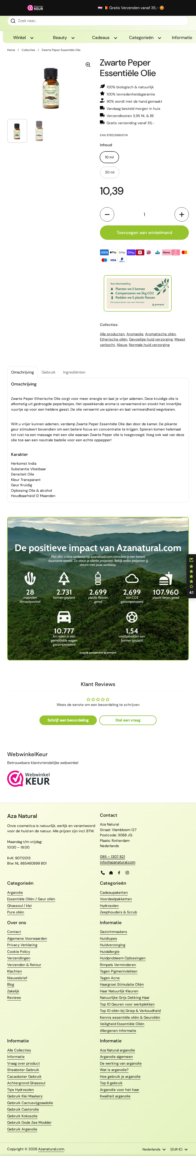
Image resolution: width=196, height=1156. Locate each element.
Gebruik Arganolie (22, 1129)
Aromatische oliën (160, 334)
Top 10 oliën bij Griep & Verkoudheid (130, 1010)
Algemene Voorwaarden (27, 938)
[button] (107, 214)
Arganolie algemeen (116, 1056)
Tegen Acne (110, 978)
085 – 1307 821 (112, 856)
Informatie (16, 1056)
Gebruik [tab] (48, 372)
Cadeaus (101, 37)
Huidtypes (108, 938)
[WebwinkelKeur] (28, 785)
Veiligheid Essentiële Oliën (122, 1024)
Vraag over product (23, 1063)
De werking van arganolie (121, 1063)
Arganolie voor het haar (119, 1089)
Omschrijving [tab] (22, 372)
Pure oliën (15, 912)
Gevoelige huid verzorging (151, 339)
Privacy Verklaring (22, 945)
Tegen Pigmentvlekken (118, 971)
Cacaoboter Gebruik (24, 1076)
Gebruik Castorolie (23, 1109)
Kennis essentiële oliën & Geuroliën (130, 1017)
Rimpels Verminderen (118, 964)
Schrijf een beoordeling (68, 720)
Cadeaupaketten (114, 892)
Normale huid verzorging (149, 344)
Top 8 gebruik (111, 1083)
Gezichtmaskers (113, 931)
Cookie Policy (18, 951)
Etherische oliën (113, 339)
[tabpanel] (98, 440)
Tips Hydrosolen (20, 1089)
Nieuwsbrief (17, 978)
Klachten (14, 971)
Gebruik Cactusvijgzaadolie (30, 1102)
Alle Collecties (19, 1050)
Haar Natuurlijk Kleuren (119, 991)
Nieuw (122, 344)
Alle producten (112, 334)
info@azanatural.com (117, 862)
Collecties (28, 50)
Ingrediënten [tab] (74, 372)
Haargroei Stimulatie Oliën (122, 984)
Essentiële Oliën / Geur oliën (31, 899)
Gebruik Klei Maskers (25, 1096)
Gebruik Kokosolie (22, 1116)
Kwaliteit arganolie (115, 1096)
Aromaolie (134, 334)
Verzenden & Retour (24, 964)
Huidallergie (110, 951)
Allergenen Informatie (118, 1030)
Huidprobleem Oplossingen (123, 958)
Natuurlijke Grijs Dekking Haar (125, 997)
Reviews (14, 997)
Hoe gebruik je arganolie (120, 1076)
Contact (14, 931)
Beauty (60, 37)
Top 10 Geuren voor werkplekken (127, 1004)
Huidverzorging (112, 945)
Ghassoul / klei (19, 905)
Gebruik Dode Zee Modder (29, 1122)
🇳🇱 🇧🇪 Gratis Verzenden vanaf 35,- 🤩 (131, 8)
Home (11, 50)
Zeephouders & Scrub (118, 912)
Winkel (20, 37)
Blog (10, 984)
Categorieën (142, 37)
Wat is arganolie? (114, 1069)
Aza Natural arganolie (117, 1050)
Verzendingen (18, 958)
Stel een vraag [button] (128, 720)
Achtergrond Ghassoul (26, 1083)
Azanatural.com (51, 1149)
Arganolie (15, 892)
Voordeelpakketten (116, 899)
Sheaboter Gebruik (23, 1069)
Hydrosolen (109, 905)
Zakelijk (13, 991)
